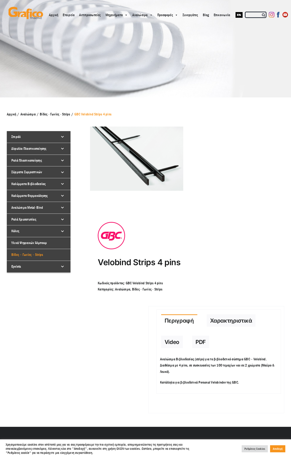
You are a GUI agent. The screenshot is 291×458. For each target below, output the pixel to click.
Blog (206, 15)
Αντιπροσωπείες (90, 15)
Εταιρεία (69, 15)
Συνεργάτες (190, 15)
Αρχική (53, 15)
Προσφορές (165, 15)
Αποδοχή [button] (278, 449)
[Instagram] (271, 15)
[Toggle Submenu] (62, 137)
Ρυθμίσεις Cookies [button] (254, 449)
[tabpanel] (218, 373)
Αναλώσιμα (140, 15)
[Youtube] (285, 15)
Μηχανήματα (114, 15)
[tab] (179, 320)
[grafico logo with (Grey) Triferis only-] (25, 8)
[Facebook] (278, 15)
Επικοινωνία (222, 15)
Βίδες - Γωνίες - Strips (147, 289)
